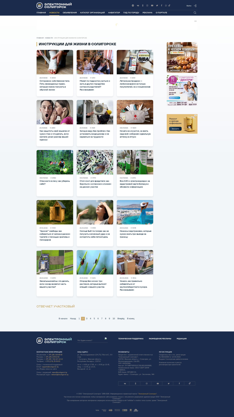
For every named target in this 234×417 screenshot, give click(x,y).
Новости (54, 12)
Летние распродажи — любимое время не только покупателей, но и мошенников (135, 84)
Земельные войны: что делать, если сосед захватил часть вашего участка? (54, 284)
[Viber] (166, 6)
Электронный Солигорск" (147, 394)
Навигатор (114, 12)
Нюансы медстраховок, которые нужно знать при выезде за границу (135, 234)
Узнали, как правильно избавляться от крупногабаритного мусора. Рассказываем (133, 285)
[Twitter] (157, 6)
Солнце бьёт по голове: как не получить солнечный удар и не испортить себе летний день (95, 234)
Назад (73, 318)
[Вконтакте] (138, 6)
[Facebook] (161, 6)
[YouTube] (152, 6)
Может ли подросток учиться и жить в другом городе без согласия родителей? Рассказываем (95, 85)
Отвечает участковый (56, 306)
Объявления (70, 12)
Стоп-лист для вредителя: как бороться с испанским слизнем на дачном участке (95, 184)
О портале (161, 12)
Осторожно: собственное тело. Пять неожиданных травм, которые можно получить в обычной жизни (55, 85)
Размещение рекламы (160, 339)
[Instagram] (147, 6)
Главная (41, 12)
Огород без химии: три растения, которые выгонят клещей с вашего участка (93, 284)
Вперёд (120, 318)
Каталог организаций (92, 12)
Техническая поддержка (130, 339)
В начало (63, 318)
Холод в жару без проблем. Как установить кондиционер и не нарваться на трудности (95, 134)
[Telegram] (133, 6)
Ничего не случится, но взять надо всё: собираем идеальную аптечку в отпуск (135, 134)
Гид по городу (131, 12)
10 (114, 318)
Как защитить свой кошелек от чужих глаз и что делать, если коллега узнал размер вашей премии (55, 135)
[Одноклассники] (142, 6)
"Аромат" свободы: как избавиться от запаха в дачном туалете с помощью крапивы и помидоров (55, 235)
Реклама (147, 12)
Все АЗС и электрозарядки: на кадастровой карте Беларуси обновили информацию (135, 184)
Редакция (182, 339)
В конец (130, 318)
